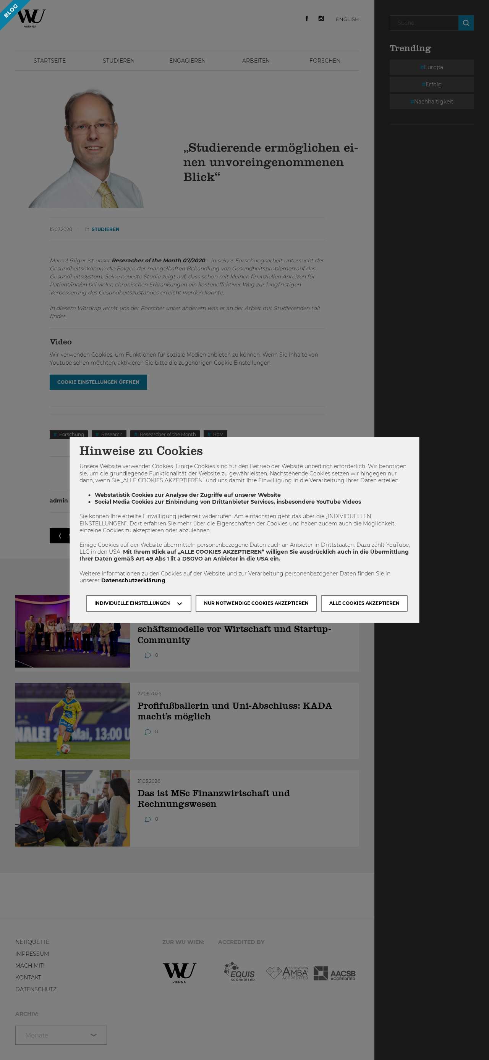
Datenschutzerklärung (133, 580)
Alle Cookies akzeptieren (364, 603)
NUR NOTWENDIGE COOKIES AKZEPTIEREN (256, 603)
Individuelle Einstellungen (132, 603)
